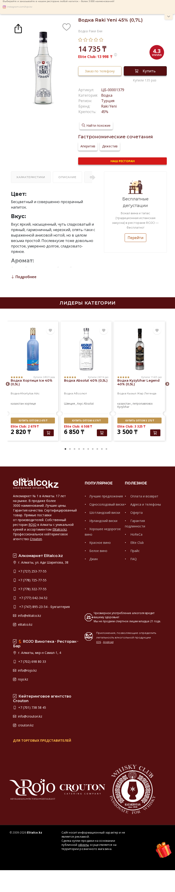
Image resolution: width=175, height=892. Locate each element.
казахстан (17, 404)
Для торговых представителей (42, 740)
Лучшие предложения (106, 496)
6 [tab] (88, 449)
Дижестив (110, 146)
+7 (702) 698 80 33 (31, 661)
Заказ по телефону (100, 71)
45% (104, 111)
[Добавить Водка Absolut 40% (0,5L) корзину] (102, 432)
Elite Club (136, 542)
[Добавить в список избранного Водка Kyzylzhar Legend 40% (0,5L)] (157, 330)
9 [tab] (102, 449)
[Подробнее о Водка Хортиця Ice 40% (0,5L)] (33, 349)
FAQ (133, 559)
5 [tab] (83, 449)
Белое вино (98, 551)
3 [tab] (74, 449)
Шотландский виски (104, 512)
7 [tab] (92, 449)
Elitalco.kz (59, 529)
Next (167, 384)
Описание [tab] (67, 177)
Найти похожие (98, 125)
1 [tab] (65, 449)
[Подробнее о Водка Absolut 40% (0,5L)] (86, 349)
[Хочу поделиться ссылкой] (18, 28)
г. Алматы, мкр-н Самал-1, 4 (39, 652)
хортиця (30, 404)
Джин (93, 559)
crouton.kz (25, 725)
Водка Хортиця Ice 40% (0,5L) (31, 382)
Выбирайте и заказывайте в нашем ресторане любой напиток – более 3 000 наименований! (58, 1)
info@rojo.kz (27, 670)
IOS (98, 642)
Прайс (134, 551)
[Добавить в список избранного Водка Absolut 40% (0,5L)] (103, 330)
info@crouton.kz (29, 716)
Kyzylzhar (123, 407)
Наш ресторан (123, 161)
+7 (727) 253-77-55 (31, 571)
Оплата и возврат (143, 496)
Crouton (36, 539)
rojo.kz (22, 679)
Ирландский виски (103, 521)
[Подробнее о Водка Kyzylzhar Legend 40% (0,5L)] (139, 349)
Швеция (69, 404)
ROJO (32, 524)
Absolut (89, 404)
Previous (7, 384)
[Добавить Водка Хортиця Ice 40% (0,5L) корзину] (49, 432)
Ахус (80, 404)
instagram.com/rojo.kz (19, 6)
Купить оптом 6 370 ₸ (86, 420)
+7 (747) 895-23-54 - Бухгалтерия (43, 607)
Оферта (136, 512)
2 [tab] (70, 449)
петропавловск (143, 404)
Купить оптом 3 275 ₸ (139, 420)
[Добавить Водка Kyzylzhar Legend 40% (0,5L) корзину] (155, 432)
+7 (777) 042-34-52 (32, 598)
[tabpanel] (32, 381)
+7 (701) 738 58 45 (31, 707)
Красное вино (100, 542)
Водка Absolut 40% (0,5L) (86, 380)
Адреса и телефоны (145, 504)
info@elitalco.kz (29, 615)
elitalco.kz (24, 624)
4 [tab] (79, 449)
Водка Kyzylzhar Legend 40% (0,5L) (138, 382)
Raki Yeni (109, 106)
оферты (83, 845)
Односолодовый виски (106, 504)
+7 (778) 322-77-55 (31, 589)
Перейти (135, 237)
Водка (106, 95)
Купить (149, 70)
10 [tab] (106, 449)
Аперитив (87, 146)
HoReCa (135, 534)
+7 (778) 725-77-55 (31, 580)
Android (108, 642)
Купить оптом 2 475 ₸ (33, 420)
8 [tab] (97, 449)
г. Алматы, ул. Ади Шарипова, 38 (42, 562)
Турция (107, 100)
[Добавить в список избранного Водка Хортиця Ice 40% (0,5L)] (50, 330)
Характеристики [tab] (30, 177)
